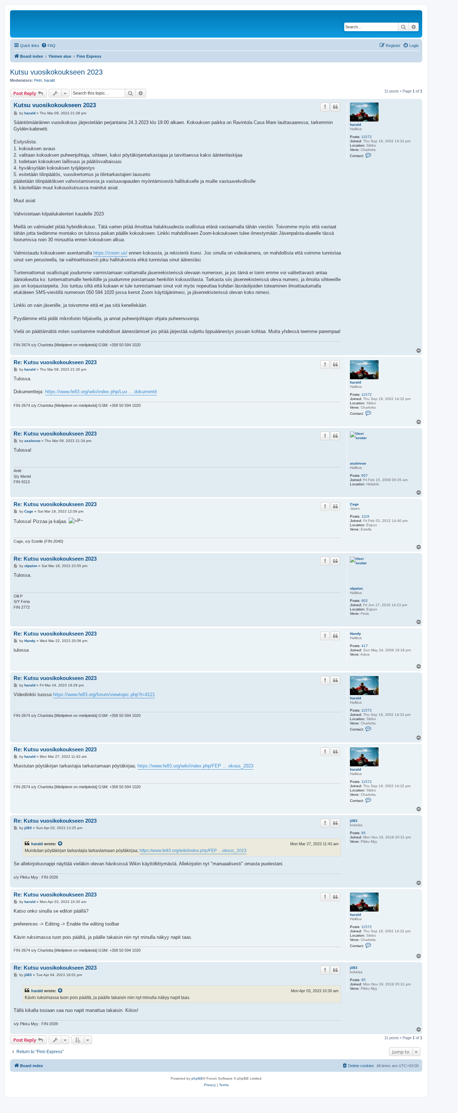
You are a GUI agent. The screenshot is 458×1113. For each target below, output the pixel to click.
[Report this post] (325, 107)
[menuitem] (48, 45)
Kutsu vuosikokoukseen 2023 (56, 72)
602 (364, 601)
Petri (38, 80)
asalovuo (358, 463)
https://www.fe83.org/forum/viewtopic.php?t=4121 (104, 694)
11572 (366, 137)
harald (49, 80)
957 (364, 475)
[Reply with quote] (335, 107)
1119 (365, 516)
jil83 (353, 821)
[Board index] (60, 24)
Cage (354, 504)
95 (363, 833)
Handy (355, 634)
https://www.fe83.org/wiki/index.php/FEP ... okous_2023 (195, 766)
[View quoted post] (60, 844)
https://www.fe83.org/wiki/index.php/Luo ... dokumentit (101, 391)
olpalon (356, 588)
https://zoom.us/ (110, 253)
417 (364, 646)
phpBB (197, 1078)
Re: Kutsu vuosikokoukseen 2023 (55, 362)
